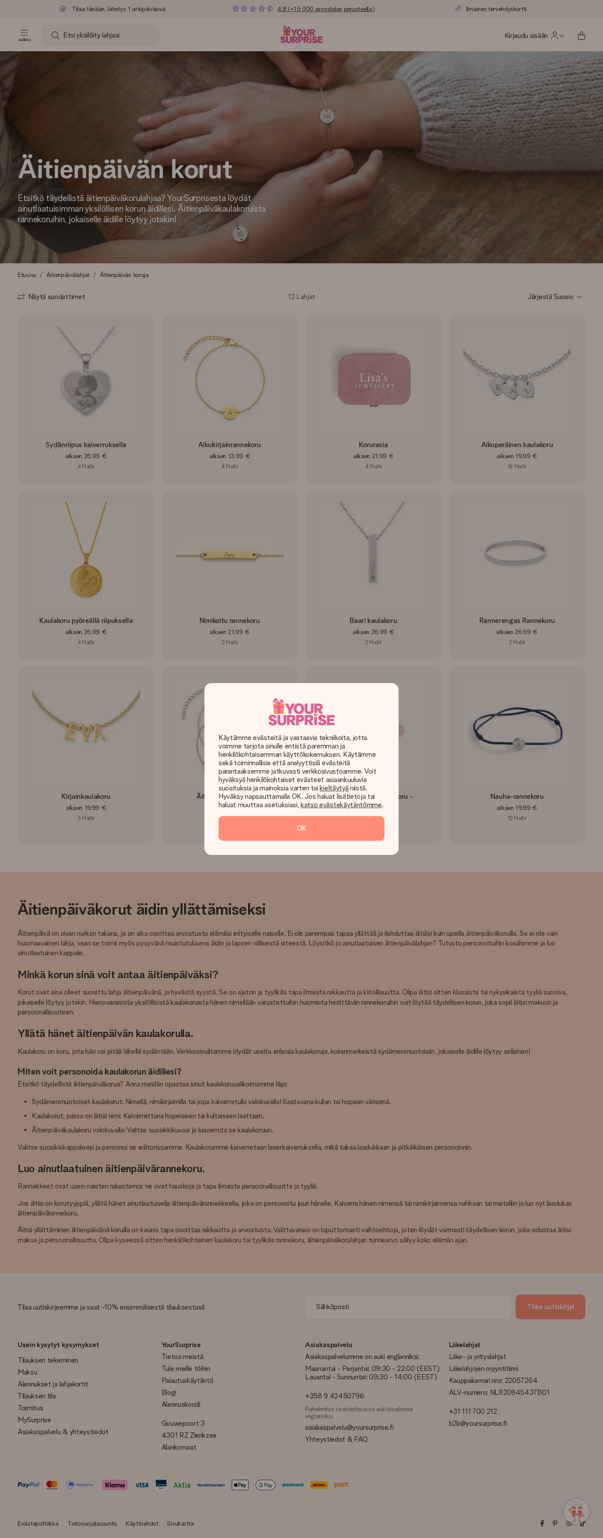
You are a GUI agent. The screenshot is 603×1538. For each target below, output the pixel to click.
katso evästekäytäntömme (341, 805)
